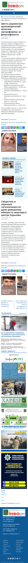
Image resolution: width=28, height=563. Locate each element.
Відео (4, 551)
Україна (5, 540)
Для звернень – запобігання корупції (20, 542)
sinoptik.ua (17, 503)
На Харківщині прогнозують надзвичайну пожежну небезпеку (19, 181)
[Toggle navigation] (14, 13)
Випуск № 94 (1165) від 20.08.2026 (14, 395)
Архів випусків (23, 313)
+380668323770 (9, 531)
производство (20, 122)
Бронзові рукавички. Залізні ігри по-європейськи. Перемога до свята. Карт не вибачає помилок (13, 347)
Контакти (19, 551)
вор (6, 266)
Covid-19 (5, 544)
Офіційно (6, 550)
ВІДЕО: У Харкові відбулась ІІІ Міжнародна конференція (7, 303)
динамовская (12, 266)
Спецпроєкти (7, 553)
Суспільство (7, 17)
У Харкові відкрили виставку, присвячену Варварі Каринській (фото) (18, 167)
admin (6, 38)
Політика (5, 542)
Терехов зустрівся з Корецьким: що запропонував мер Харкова (20, 193)
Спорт (5, 548)
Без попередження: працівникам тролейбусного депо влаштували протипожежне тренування (13, 334)
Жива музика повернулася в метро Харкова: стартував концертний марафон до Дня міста (13, 340)
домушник (21, 266)
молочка (12, 122)
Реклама (18, 550)
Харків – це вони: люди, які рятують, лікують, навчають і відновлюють (12, 344)
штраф (3, 124)
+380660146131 (9, 519)
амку (6, 122)
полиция (4, 267)
